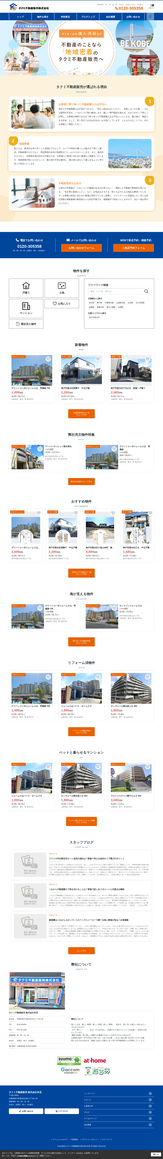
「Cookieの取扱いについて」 (26, 1156)
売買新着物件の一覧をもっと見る (81, 414)
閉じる (156, 1154)
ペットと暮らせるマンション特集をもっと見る (81, 821)
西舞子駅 (100, 307)
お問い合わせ (133, 17)
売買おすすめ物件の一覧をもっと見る (81, 573)
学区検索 (34, 291)
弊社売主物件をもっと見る (81, 481)
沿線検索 (34, 285)
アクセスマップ (90, 1118)
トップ (20, 17)
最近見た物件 (28, 324)
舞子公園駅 (111, 307)
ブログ (86, 1112)
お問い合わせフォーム (81, 247)
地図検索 (18, 291)
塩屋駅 (120, 307)
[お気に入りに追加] (48, 359)
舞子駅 (99, 303)
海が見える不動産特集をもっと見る (81, 642)
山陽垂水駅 (120, 303)
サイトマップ (107, 1139)
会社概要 (110, 17)
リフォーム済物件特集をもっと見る (81, 732)
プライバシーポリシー (90, 1139)
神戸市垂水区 (94, 317)
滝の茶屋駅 (140, 303)
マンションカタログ (60, 1139)
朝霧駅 (91, 307)
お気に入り (64, 303)
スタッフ (87, 1100)
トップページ (89, 1093)
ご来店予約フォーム (133, 247)
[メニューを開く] (150, 16)
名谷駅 (130, 303)
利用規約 (74, 1139)
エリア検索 (18, 285)
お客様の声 (88, 1106)
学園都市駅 (109, 303)
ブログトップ (88, 17)
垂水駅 (91, 303)
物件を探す (43, 17)
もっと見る (81, 951)
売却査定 (65, 17)
